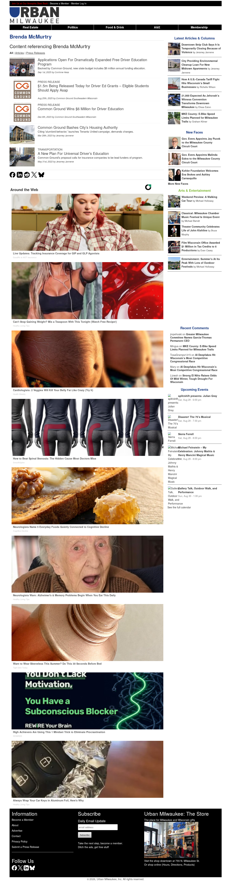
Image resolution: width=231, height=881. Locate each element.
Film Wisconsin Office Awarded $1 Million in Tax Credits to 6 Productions (201, 246)
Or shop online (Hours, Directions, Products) (169, 864)
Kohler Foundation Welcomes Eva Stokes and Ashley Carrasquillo (200, 174)
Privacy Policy (19, 841)
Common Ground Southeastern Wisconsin (76, 98)
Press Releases (35, 53)
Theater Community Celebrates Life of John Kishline (201, 228)
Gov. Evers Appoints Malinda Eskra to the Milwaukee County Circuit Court (201, 158)
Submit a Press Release (25, 847)
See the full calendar (179, 507)
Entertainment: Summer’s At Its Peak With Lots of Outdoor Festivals (201, 262)
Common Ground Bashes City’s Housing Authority (78, 127)
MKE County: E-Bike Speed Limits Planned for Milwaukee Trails (200, 117)
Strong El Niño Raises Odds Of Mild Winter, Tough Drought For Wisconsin (193, 379)
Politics (73, 27)
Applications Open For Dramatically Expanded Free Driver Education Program (92, 62)
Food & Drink (115, 27)
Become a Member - (60, 3)
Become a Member (23, 819)
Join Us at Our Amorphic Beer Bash (30, 3)
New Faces (194, 132)
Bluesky (32, 870)
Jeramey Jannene (65, 135)
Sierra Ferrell (186, 434)
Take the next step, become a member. (100, 843)
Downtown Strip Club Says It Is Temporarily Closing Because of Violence (201, 48)
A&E (157, 27)
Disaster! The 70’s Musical (194, 417)
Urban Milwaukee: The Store (176, 813)
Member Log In (78, 3)
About (15, 825)
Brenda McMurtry (31, 36)
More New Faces (178, 183)
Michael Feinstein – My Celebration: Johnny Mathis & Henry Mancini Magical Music (196, 451)
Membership (199, 27)
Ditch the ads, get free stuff (93, 847)
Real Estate (30, 27)
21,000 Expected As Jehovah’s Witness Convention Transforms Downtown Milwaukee (200, 101)
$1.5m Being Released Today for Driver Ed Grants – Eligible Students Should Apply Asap (93, 88)
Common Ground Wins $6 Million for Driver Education (81, 108)
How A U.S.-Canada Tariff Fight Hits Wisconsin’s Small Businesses (200, 83)
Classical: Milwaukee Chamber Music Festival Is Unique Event (201, 215)
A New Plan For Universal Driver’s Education (73, 153)
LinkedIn (26, 870)
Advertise (17, 830)
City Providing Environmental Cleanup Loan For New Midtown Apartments (200, 64)
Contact (16, 836)
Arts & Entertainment (194, 190)
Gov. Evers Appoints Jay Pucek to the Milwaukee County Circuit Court (201, 142)
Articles (19, 53)
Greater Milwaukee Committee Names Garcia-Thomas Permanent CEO (191, 337)
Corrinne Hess (62, 72)
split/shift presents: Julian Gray (197, 396)
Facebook (14, 870)
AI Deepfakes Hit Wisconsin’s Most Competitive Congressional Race (192, 358)
